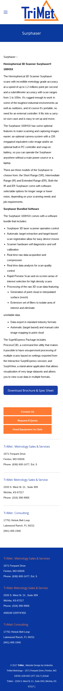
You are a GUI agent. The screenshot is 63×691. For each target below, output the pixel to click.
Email (46, 676)
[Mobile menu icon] (6, 12)
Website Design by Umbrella (39, 665)
